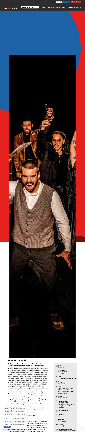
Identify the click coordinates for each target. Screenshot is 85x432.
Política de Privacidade (12, 416)
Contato (78, 7)
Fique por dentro (60, 7)
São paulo (59, 1)
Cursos (50, 7)
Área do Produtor (76, 1)
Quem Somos (71, 7)
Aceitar (7, 426)
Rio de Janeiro (66, 1)
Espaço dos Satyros (63, 403)
